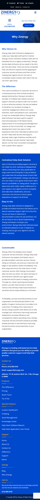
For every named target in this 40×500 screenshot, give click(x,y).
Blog (3, 471)
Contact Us (26, 7)
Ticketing (5, 414)
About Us (18, 7)
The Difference (8, 387)
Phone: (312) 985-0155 (10, 367)
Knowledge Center (9, 421)
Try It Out (5, 398)
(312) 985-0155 (7, 492)
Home (12, 7)
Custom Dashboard (10, 410)
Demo (4, 459)
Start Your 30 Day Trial (28, 21)
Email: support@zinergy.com (13, 370)
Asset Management (9, 417)
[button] (35, 12)
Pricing (4, 391)
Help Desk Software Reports (13, 425)
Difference (6, 452)
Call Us (9, 24)
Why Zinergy (7, 475)
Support (5, 455)
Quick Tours (7, 395)
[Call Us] (9, 20)
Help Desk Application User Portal (15, 429)
